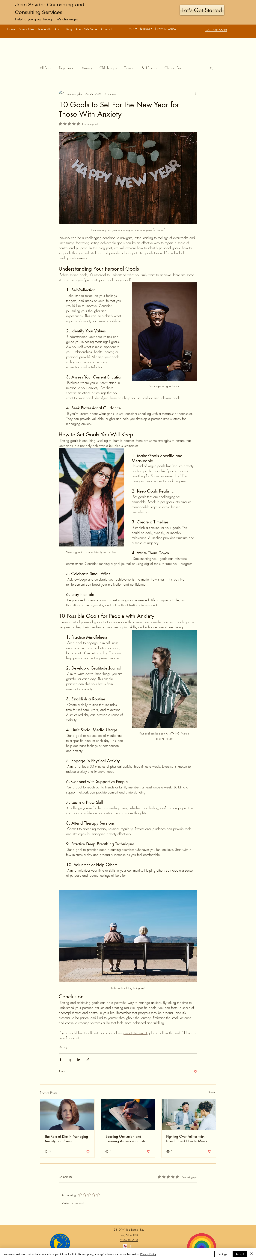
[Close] (251, 1254)
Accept (240, 1254)
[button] (26, 27)
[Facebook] (131, 1246)
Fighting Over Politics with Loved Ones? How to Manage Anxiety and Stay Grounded (188, 1138)
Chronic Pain (174, 68)
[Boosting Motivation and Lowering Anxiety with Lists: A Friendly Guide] (128, 1114)
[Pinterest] (125, 1246)
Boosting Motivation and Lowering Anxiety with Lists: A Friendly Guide (128, 1138)
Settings (222, 1254)
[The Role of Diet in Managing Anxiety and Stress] (67, 1114)
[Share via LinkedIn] (79, 1059)
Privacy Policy (148, 1254)
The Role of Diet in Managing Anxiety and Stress (66, 1138)
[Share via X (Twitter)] (69, 1059)
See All (212, 1092)
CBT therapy (108, 68)
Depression (66, 68)
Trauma (129, 68)
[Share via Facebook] (60, 1059)
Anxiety (87, 68)
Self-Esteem (149, 68)
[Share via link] (88, 1059)
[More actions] (195, 93)
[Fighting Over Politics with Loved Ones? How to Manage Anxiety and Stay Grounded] (189, 1114)
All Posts (46, 68)
